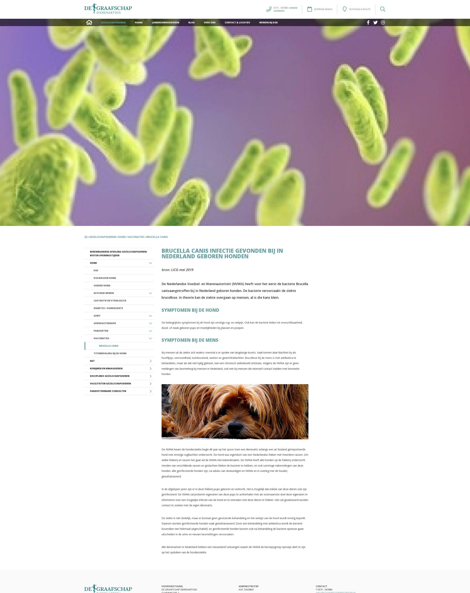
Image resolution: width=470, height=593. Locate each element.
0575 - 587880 (285, 7)
